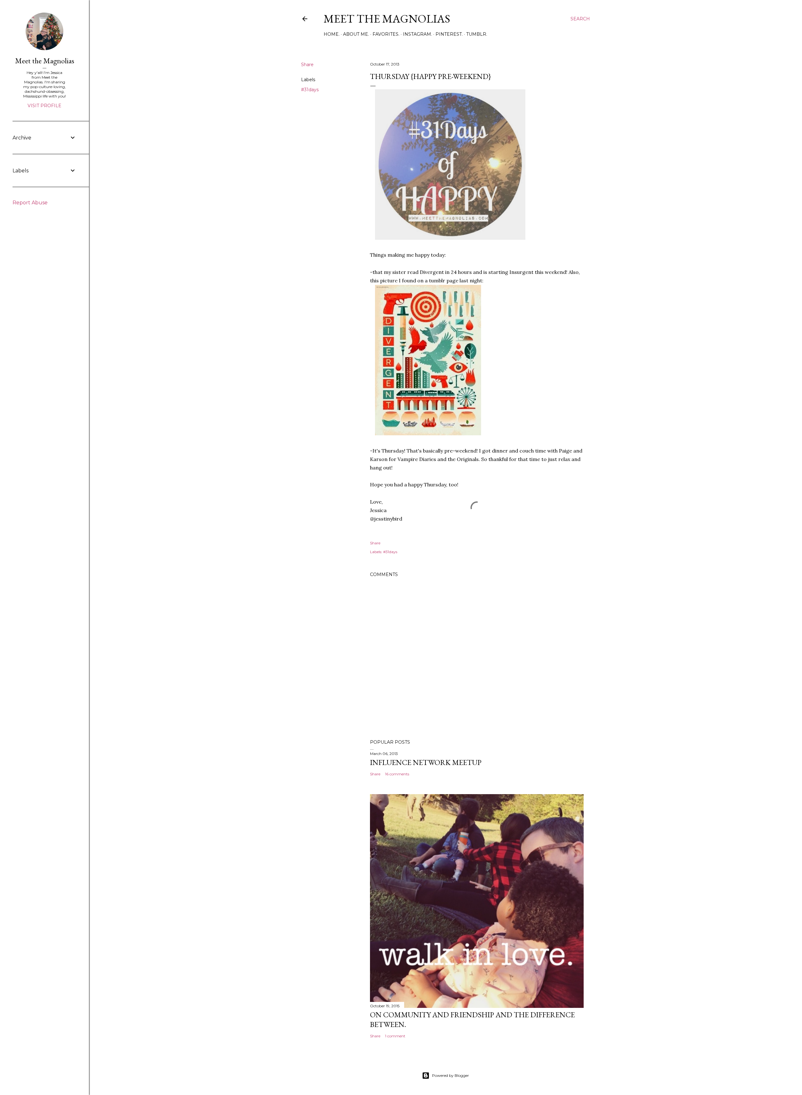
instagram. (417, 34)
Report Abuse (30, 203)
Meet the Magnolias (387, 18)
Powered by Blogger (450, 1075)
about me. (356, 34)
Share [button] (307, 64)
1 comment (395, 1036)
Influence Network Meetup (426, 762)
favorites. (385, 34)
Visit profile (44, 105)
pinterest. (449, 34)
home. (332, 34)
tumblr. (476, 34)
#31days (310, 89)
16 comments (397, 774)
